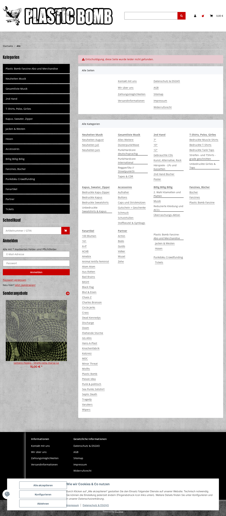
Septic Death (89, 394)
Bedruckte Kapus (92, 197)
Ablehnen (43, 503)
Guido (121, 246)
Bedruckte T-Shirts (200, 145)
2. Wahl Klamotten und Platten (167, 194)
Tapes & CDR (125, 176)
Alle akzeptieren (43, 485)
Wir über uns (125, 87)
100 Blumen (89, 236)
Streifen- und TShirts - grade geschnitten (202, 156)
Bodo (121, 241)
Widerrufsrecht (163, 107)
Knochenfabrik (90, 348)
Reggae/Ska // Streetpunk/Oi (126, 169)
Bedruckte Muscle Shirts (203, 139)
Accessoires (12, 149)
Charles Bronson (92, 302)
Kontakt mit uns (127, 81)
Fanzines (194, 197)
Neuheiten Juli (90, 145)
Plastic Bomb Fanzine (202, 202)
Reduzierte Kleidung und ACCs (168, 208)
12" (155, 150)
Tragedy (87, 399)
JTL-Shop (119, 511)
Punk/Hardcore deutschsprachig (128, 151)
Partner (10, 199)
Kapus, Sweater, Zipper (19, 118)
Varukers (87, 404)
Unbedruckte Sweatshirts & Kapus (94, 209)
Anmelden (36, 272)
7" (155, 139)
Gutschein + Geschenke (132, 207)
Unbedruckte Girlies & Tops (202, 165)
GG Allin (87, 338)
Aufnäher (123, 192)
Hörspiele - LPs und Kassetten (165, 167)
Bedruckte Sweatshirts (95, 202)
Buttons (122, 197)
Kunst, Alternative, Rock (167, 160)
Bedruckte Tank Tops (201, 150)
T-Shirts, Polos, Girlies (18, 108)
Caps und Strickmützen (131, 202)
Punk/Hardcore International (127, 160)
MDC (85, 358)
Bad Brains (88, 276)
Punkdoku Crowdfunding (168, 257)
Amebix (86, 256)
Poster (157, 179)
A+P (84, 246)
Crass (85, 312)
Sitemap (158, 94)
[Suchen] (181, 16)
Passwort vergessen (14, 280)
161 (84, 241)
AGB (156, 87)
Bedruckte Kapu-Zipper (96, 192)
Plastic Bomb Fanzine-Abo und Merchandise (167, 236)
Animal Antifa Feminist (95, 261)
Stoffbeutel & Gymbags (131, 223)
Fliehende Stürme (92, 333)
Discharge (88, 322)
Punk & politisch (91, 384)
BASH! (85, 282)
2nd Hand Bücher (164, 174)
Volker (121, 251)
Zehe (121, 261)
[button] (195, 16)
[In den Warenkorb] (65, 230)
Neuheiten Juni (91, 150)
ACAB (85, 251)
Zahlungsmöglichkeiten (131, 94)
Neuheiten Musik (16, 78)
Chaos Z (86, 297)
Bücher (193, 192)
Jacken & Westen (165, 243)
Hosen (158, 248)
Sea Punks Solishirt (93, 389)
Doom (85, 328)
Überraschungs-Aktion (167, 215)
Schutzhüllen (125, 217)
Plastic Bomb (89, 373)
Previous (11, 337)
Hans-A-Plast (89, 343)
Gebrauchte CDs (163, 155)
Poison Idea (89, 379)
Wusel (121, 256)
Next (61, 337)
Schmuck (123, 212)
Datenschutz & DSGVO (167, 81)
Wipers (86, 409)
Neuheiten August (93, 139)
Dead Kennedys (91, 317)
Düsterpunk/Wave (128, 145)
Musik (157, 201)
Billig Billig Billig (15, 159)
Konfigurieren (43, 494)
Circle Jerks (88, 307)
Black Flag (88, 287)
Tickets (159, 262)
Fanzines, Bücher (16, 169)
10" (155, 145)
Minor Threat (90, 363)
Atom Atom (88, 266)
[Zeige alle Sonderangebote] (68, 293)
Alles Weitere (125, 139)
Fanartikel (11, 189)
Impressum (160, 100)
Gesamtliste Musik (16, 88)
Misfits (86, 368)
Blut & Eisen (89, 292)
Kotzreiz (87, 353)
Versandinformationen (131, 100)
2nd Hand (11, 98)
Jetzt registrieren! (25, 285)
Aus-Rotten (88, 271)
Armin (121, 236)
